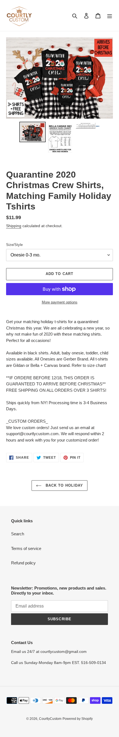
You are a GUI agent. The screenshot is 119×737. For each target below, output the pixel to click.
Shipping (13, 226)
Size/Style (14, 245)
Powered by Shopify (78, 719)
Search (17, 533)
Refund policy (23, 562)
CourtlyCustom (50, 719)
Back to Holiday (63, 485)
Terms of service (26, 548)
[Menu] (109, 16)
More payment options (59, 302)
